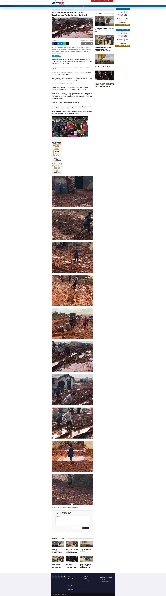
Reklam (85, 583)
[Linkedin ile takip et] (107, 0)
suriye (61, 507)
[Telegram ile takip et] (64, 576)
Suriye (66, 9)
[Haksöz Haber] (58, 3)
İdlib (58, 507)
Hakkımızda (86, 576)
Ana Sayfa (54, 9)
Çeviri (69, 580)
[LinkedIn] (61, 43)
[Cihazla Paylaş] (67, 43)
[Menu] (114, 6)
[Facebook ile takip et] (103, 0)
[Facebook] (53, 43)
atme (72, 507)
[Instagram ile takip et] (108, 0)
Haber (69, 576)
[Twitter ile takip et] (105, 0)
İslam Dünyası (60, 9)
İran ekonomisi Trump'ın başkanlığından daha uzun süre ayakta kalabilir (65, 0)
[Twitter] (55, 43)
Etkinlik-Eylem (70, 585)
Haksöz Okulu (70, 583)
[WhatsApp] (64, 43)
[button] (85, 43)
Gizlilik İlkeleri (86, 580)
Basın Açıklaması (71, 589)
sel (67, 507)
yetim (69, 507)
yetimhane (76, 507)
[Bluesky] (58, 43)
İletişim (85, 578)
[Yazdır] (82, 43)
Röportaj (69, 587)
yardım (64, 507)
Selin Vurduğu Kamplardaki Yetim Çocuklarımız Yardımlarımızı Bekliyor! (81, 9)
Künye (85, 585)
